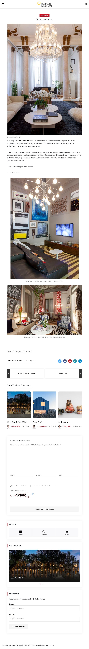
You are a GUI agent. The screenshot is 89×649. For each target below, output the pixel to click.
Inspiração (44, 15)
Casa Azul (37, 422)
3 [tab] (44, 584)
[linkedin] (75, 361)
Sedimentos (63, 422)
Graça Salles (16, 426)
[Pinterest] (70, 361)
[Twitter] (60, 361)
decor (29, 351)
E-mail (38, 475)
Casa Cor (19, 351)
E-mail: (12, 614)
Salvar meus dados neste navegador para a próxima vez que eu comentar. (33, 486)
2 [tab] (42, 584)
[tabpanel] (44, 566)
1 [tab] (40, 584)
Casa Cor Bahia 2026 (16, 422)
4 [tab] (46, 584)
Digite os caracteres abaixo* (18, 490)
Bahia (10, 351)
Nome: (11, 604)
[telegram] (80, 361)
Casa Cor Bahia (24, 141)
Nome (12, 475)
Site (60, 475)
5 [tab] (48, 584)
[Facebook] (65, 361)
